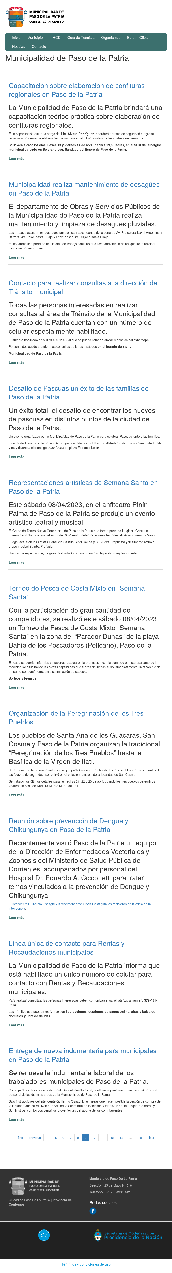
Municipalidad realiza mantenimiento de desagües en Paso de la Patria (84, 188)
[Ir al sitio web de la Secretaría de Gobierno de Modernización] (128, 1235)
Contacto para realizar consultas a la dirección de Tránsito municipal (83, 287)
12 (112, 1137)
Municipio (35, 37)
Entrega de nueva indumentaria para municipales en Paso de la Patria (83, 1055)
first (20, 1137)
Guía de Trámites (81, 37)
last (151, 1137)
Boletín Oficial (138, 37)
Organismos (110, 37)
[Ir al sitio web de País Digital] (44, 1235)
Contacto (39, 46)
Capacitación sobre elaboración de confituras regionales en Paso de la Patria (77, 89)
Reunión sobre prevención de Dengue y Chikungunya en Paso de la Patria (68, 825)
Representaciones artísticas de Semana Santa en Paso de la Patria (83, 486)
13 (121, 1137)
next (141, 1137)
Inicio (16, 37)
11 (103, 1137)
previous (35, 1137)
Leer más (16, 158)
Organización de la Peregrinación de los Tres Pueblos (76, 717)
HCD (57, 37)
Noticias (18, 46)
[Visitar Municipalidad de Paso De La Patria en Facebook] (93, 1210)
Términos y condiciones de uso (86, 1264)
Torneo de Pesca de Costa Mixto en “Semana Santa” (77, 592)
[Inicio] (36, 16)
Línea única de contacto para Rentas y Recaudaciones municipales (67, 947)
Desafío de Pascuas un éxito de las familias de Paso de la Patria (79, 392)
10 (94, 1137)
